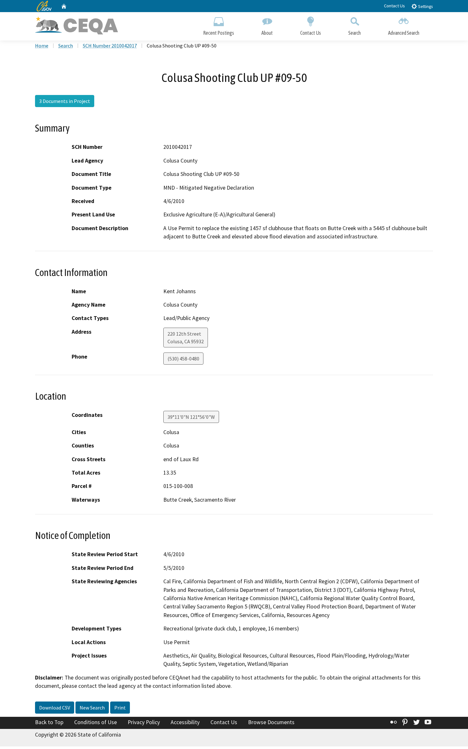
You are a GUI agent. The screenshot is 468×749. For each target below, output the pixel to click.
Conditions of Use (95, 722)
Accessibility (185, 722)
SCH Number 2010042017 (110, 45)
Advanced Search (403, 33)
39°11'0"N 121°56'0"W (191, 417)
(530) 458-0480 (183, 358)
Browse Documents (271, 722)
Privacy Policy (144, 722)
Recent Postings (218, 33)
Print (120, 707)
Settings (425, 6)
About (267, 33)
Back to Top (49, 722)
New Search (92, 707)
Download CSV (54, 707)
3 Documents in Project (64, 101)
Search (354, 33)
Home (41, 45)
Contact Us (394, 6)
